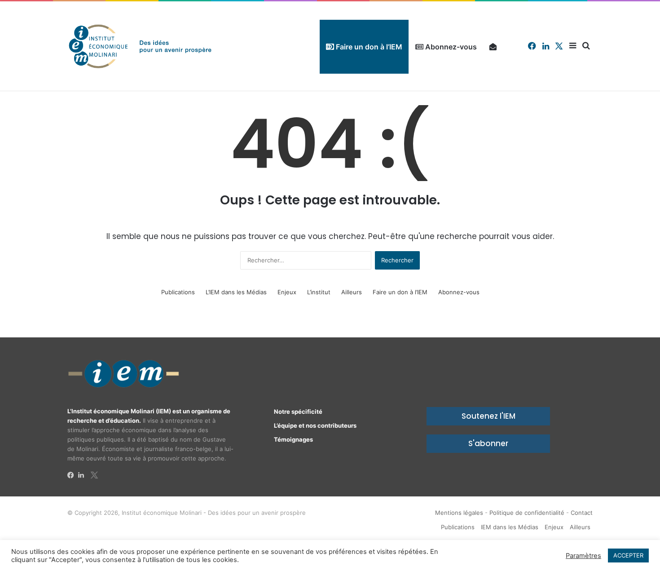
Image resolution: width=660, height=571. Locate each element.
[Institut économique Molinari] (140, 46)
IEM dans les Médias (509, 527)
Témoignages (293, 439)
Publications (178, 292)
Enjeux (286, 292)
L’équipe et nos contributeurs (315, 425)
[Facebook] (72, 475)
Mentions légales (459, 512)
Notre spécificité (298, 411)
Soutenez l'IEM (488, 416)
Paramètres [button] (583, 556)
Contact (582, 512)
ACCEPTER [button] (628, 555)
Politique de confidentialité (526, 512)
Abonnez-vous (450, 46)
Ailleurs (351, 292)
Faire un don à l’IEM (368, 46)
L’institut (318, 292)
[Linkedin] (83, 475)
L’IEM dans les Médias (236, 292)
